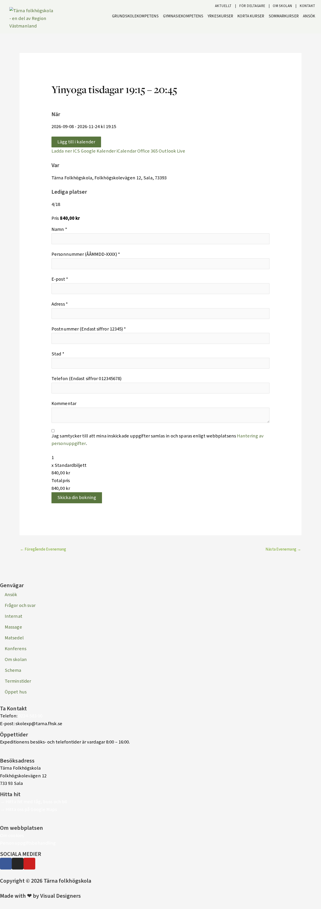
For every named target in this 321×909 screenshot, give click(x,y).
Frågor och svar (20, 605)
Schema (13, 670)
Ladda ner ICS (65, 151)
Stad (57, 353)
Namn (59, 229)
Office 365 (147, 151)
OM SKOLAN (282, 6)
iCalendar (126, 151)
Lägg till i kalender (76, 141)
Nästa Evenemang (283, 549)
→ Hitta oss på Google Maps (28, 809)
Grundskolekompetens (135, 16)
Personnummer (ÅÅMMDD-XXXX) (85, 254)
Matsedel (14, 637)
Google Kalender (98, 151)
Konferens (15, 648)
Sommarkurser (284, 16)
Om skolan (16, 659)
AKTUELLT (223, 6)
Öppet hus (16, 692)
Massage (13, 627)
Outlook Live (172, 151)
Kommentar (63, 403)
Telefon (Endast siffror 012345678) (86, 378)
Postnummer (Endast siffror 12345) (88, 329)
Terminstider (18, 681)
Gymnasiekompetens (183, 16)
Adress (59, 304)
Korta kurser (250, 16)
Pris (55, 218)
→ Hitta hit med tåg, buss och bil (33, 801)
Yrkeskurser (220, 16)
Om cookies (12, 835)
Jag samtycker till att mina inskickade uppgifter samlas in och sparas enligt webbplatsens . (157, 440)
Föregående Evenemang (43, 549)
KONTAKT (307, 6)
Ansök (309, 16)
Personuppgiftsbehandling (28, 843)
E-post (59, 279)
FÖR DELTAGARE (252, 6)
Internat (13, 616)
